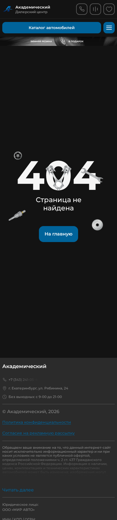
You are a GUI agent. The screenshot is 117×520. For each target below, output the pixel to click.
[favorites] (109, 9)
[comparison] (95, 9)
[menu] (109, 27)
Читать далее (18, 490)
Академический (24, 366)
